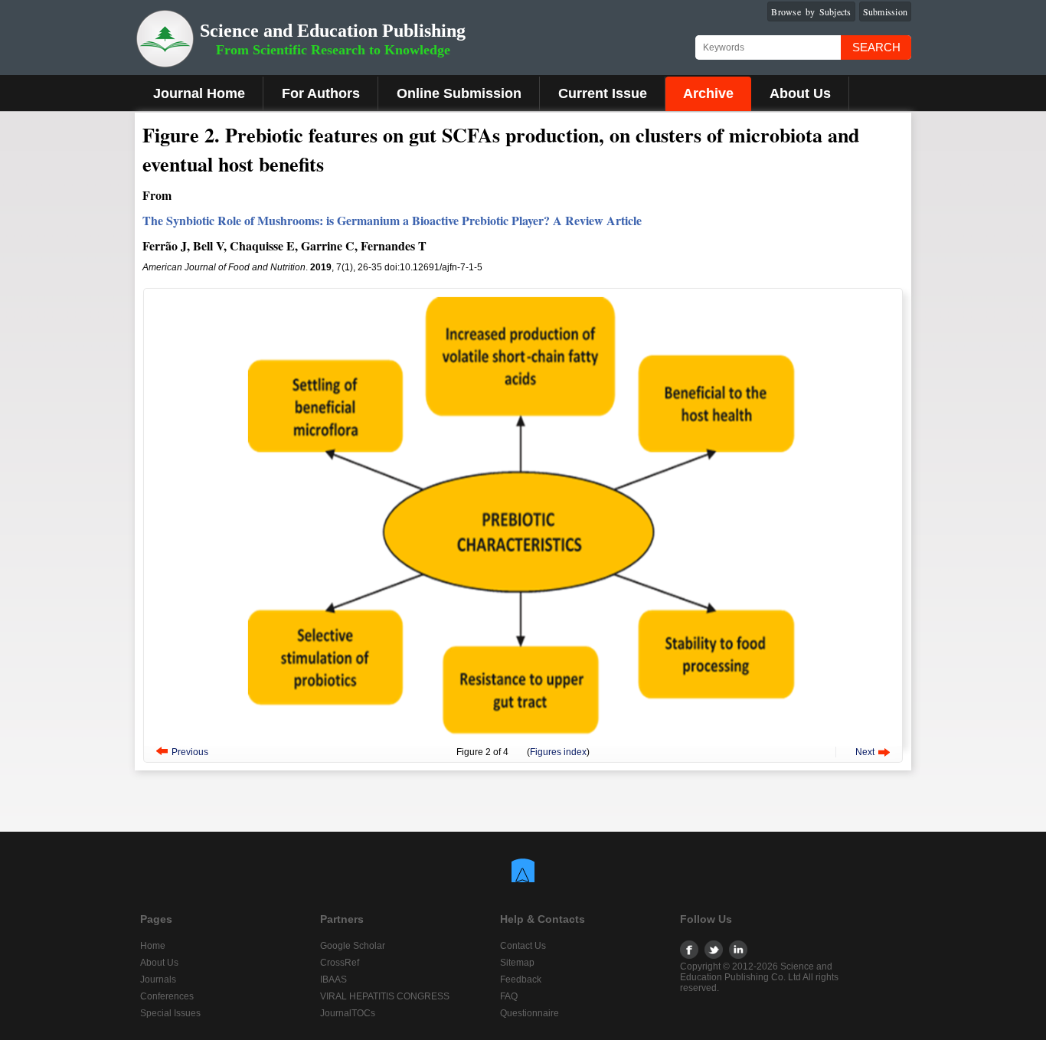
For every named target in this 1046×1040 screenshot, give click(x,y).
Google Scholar (352, 945)
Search (876, 47)
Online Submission (459, 93)
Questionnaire (529, 1013)
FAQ (509, 996)
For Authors (321, 93)
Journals (158, 979)
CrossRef (339, 962)
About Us (800, 93)
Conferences (167, 996)
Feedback (520, 979)
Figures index (558, 752)
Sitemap (517, 962)
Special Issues (170, 1013)
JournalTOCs (347, 1013)
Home (152, 945)
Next (864, 752)
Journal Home (199, 93)
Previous (190, 752)
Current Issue (602, 93)
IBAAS (333, 979)
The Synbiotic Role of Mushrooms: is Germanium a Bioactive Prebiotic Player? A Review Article (392, 220)
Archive (708, 93)
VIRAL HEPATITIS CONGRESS (384, 996)
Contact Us (523, 945)
